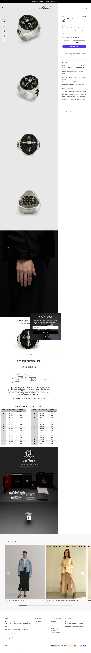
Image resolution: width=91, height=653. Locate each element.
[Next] (4, 39)
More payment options (74, 50)
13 (69, 27)
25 (75, 30)
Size (63, 25)
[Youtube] (45, 336)
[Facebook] (42, 336)
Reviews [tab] (64, 106)
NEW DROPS (10, 542)
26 (77, 30)
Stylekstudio (11, 649)
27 (80, 30)
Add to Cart (79, 42)
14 (71, 27)
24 (72, 30)
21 (65, 30)
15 (74, 27)
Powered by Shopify (19, 649)
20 (63, 30)
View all (84, 542)
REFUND (53, 626)
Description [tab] (65, 62)
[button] (8, 573)
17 (78, 27)
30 (65, 33)
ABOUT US (38, 621)
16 (76, 27)
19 (83, 27)
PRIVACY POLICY (39, 626)
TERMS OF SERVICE (56, 632)
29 (63, 33)
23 (70, 30)
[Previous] (4, 17)
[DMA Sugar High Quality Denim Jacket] (25, 572)
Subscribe (45, 332)
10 (62, 27)
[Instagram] (48, 336)
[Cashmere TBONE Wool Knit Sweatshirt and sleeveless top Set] (66, 572)
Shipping (64, 37)
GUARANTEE (54, 628)
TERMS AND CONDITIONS (42, 624)
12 (67, 27)
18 (81, 27)
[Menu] (2, 7)
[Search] (85, 7)
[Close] (58, 314)
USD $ (6, 645)
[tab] (74, 84)
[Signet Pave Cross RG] (4, 21)
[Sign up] (85, 631)
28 (82, 30)
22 (67, 30)
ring (63, 16)
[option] (4, 21)
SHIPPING (53, 624)
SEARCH (53, 621)
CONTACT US (54, 630)
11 (65, 27)
